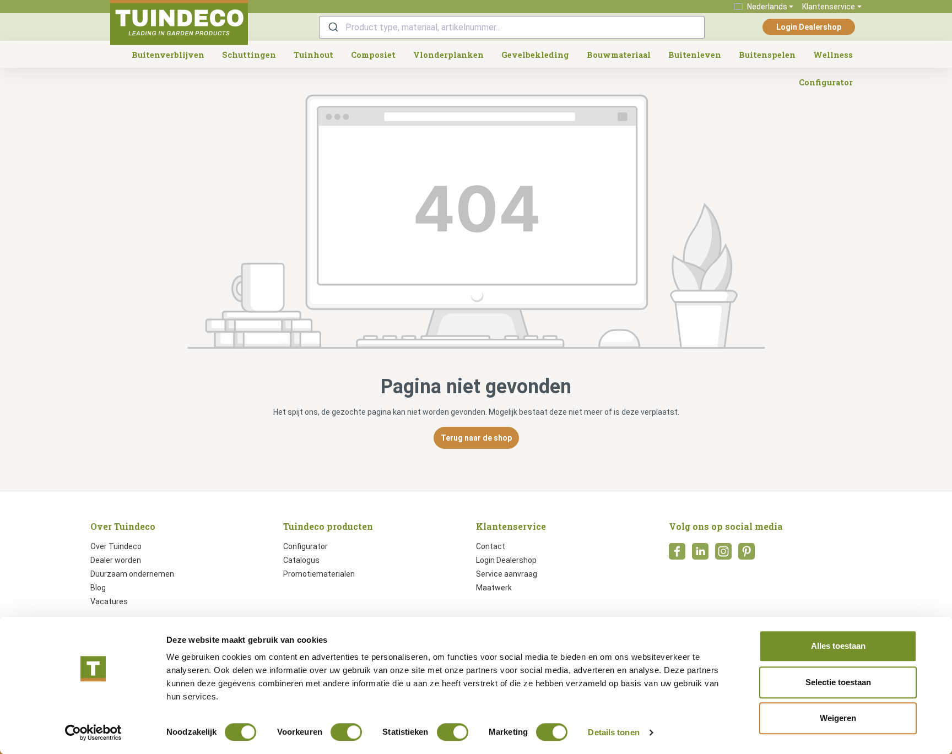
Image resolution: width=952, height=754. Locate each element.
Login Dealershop (808, 27)
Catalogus (301, 560)
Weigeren (838, 718)
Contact (490, 546)
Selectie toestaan (838, 682)
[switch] (346, 732)
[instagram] (723, 554)
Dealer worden (115, 560)
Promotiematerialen (319, 573)
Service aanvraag (506, 573)
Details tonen (613, 732)
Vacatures (109, 601)
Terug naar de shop (476, 437)
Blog (98, 587)
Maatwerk (494, 587)
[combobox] (512, 27)
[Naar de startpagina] (179, 22)
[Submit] (332, 27)
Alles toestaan (838, 645)
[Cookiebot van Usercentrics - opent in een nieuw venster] (93, 732)
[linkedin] (700, 554)
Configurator (305, 546)
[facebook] (677, 554)
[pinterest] (746, 554)
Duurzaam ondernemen (132, 573)
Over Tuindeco (116, 546)
